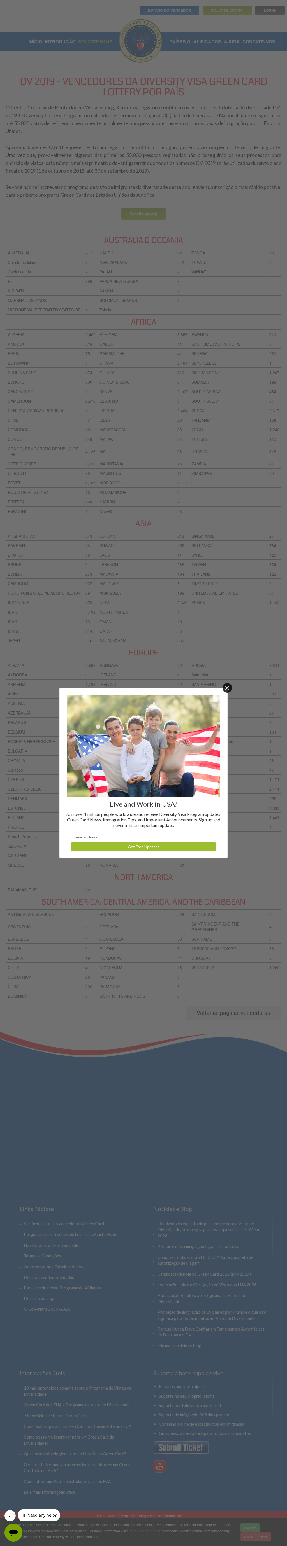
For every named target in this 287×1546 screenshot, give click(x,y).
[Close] (227, 688)
